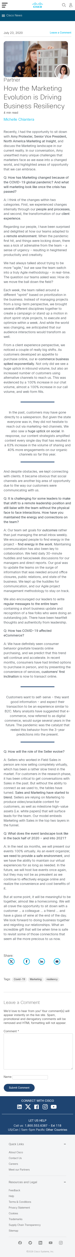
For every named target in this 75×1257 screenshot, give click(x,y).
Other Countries (56, 1130)
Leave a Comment (60, 33)
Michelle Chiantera (19, 119)
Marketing (36, 979)
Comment (11, 1031)
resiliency (52, 979)
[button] (14, 15)
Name (7, 1077)
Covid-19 (19, 979)
